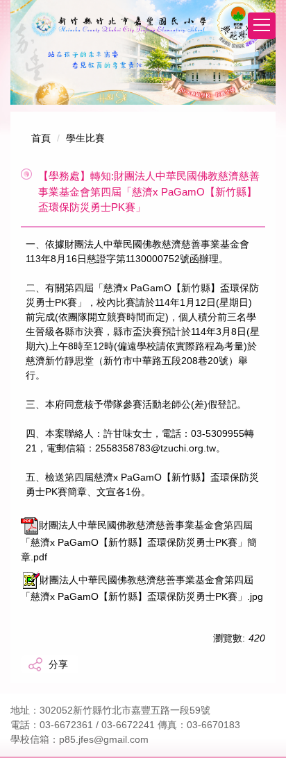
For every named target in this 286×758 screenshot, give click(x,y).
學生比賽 (85, 138)
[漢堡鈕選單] (262, 25)
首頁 (41, 138)
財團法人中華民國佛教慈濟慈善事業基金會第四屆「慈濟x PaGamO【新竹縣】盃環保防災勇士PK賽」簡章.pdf (139, 540)
